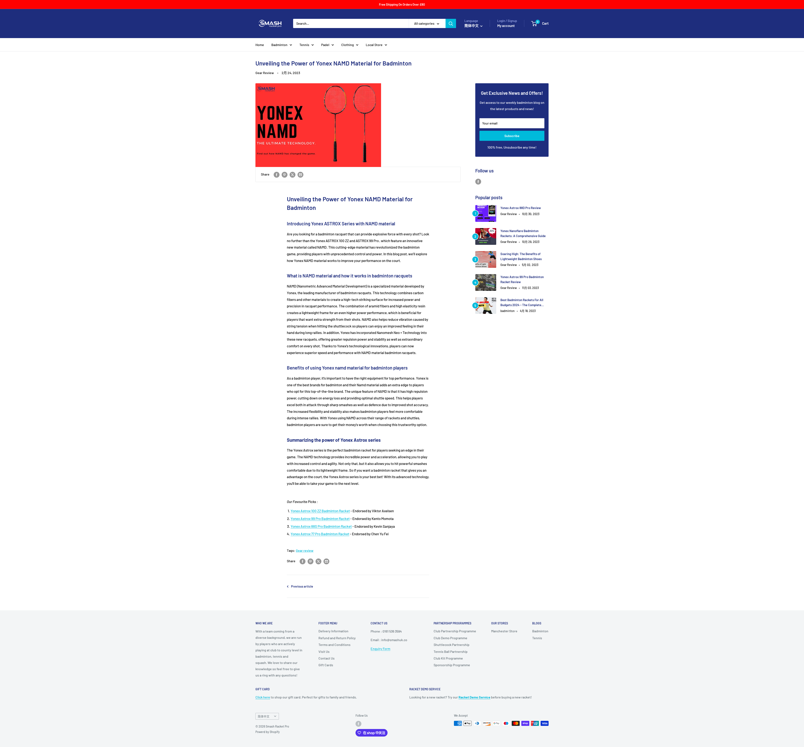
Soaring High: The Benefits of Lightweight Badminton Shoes (521, 256)
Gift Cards (325, 665)
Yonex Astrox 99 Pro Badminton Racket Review (522, 279)
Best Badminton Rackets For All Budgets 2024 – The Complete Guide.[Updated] (521, 302)
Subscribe (511, 136)
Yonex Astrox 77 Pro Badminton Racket (320, 534)
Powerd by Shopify (267, 732)
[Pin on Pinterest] (284, 174)
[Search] (451, 23)
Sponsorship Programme (452, 665)
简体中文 (263, 716)
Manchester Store (504, 631)
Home (259, 45)
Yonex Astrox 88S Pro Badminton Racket (321, 526)
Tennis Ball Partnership (451, 651)
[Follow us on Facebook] (478, 181)
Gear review (304, 550)
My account (506, 25)
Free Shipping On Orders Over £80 (402, 4)
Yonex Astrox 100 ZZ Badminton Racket (320, 511)
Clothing (347, 45)
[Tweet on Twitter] (292, 174)
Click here (262, 697)
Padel (325, 45)
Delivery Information (333, 631)
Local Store (374, 45)
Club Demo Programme (450, 638)
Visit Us (324, 651)
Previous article (302, 586)
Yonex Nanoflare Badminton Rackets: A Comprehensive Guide (523, 233)
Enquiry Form (380, 649)
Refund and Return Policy (337, 638)
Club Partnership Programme (455, 631)
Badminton (279, 45)
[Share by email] (300, 174)
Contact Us (326, 658)
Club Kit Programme (448, 658)
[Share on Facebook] (277, 174)
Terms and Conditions (334, 645)
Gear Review (264, 73)
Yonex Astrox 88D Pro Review (520, 208)
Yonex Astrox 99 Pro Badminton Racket (320, 518)
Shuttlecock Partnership (451, 645)
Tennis (304, 45)
